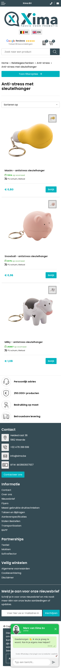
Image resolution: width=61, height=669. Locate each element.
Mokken (6, 549)
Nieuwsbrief (8, 499)
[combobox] (25, 51)
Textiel (5, 545)
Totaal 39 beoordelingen (21, 44)
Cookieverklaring (11, 573)
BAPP (4, 530)
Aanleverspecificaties (14, 516)
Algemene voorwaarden (15, 568)
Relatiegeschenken (22, 63)
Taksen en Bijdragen (13, 512)
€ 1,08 (9, 361)
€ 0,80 (9, 189)
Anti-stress (43, 63)
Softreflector (9, 553)
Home (4, 63)
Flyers (4, 503)
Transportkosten (11, 525)
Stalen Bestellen (10, 521)
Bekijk (51, 189)
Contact (6, 490)
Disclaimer (7, 577)
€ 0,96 (9, 275)
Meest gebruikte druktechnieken (20, 507)
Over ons (6, 494)
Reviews (20, 40)
